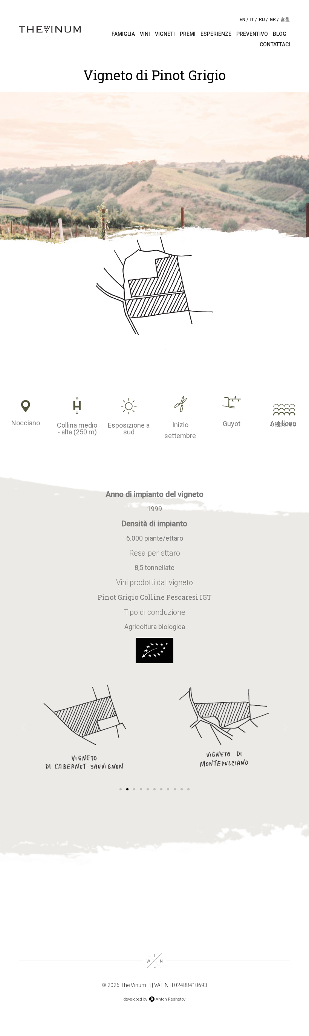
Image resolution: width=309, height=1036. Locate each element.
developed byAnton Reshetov (154, 999)
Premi (188, 34)
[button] (23, 727)
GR (273, 19)
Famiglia (123, 34)
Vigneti (165, 34)
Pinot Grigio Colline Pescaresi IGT (154, 597)
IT (252, 19)
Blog (279, 34)
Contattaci (275, 44)
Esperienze (215, 34)
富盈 (285, 19)
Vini (145, 34)
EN (242, 19)
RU (262, 19)
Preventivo (252, 34)
